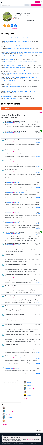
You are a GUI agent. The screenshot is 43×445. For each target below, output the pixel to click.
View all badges (14, 28)
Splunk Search (18, 132)
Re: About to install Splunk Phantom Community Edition (19, 48)
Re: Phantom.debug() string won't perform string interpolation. (21, 45)
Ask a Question (36, 5)
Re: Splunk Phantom (9, 295)
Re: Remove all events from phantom (12, 86)
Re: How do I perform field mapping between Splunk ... (16, 274)
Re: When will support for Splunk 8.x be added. (14, 67)
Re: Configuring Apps (8, 59)
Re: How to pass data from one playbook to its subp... (16, 243)
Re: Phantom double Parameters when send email (15, 334)
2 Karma (38, 246)
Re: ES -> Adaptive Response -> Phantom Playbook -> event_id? (18, 73)
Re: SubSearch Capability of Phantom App (13, 324)
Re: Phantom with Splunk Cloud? (12, 344)
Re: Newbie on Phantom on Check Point (13, 367)
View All (40, 112)
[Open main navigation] (41, 1)
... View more (37, 127)
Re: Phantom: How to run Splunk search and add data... (16, 355)
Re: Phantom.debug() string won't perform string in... (16, 131)
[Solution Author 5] (4, 25)
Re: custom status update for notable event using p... (16, 264)
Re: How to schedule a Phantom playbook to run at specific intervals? (19, 61)
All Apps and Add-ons (19, 192)
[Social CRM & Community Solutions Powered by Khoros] (38, 430)
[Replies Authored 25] (12, 25)
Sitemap (2, 439)
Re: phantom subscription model (11, 98)
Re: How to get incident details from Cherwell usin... (15, 121)
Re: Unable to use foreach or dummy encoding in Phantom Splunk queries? (21, 70)
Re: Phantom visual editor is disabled (12, 65)
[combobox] (15, 5)
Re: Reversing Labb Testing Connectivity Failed (14, 55)
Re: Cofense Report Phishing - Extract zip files (14, 181)
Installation (17, 287)
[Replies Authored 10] (15, 25)
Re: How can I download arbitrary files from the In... (15, 210)
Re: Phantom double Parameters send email (14, 305)
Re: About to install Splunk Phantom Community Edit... (16, 169)
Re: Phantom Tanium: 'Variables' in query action (14, 89)
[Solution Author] (8, 25)
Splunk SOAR (17, 122)
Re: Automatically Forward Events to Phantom (14, 159)
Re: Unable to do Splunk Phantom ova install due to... (16, 285)
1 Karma (38, 133)
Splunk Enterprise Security (20, 357)
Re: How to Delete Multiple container (12, 80)
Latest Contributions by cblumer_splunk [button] (13, 116)
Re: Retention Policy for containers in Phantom (14, 314)
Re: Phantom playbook (10, 254)
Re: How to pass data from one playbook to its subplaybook (20, 37)
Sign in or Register (30, 439)
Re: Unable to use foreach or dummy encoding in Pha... (16, 221)
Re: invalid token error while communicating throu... (15, 201)
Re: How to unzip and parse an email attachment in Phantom (17, 41)
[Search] (27, 5)
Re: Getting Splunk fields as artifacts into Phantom (15, 83)
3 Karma (38, 223)
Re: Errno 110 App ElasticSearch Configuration (14, 232)
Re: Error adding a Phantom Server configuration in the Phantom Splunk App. (21, 91)
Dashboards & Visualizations (21, 141)
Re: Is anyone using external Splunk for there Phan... (15, 190)
